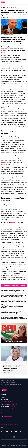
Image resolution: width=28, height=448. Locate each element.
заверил (23, 246)
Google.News (5, 418)
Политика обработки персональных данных (11, 384)
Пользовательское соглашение (8, 382)
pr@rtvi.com (12, 406)
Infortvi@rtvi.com (16, 403)
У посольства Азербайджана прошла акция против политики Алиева (12, 291)
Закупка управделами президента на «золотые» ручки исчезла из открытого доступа (12, 306)
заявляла (3, 162)
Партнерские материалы (7, 409)
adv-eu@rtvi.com (13, 408)
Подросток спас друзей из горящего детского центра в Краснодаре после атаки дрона (14, 319)
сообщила (4, 50)
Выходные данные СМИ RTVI (7, 380)
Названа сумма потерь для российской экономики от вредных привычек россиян (13, 300)
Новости (3, 7)
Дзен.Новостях (8, 416)
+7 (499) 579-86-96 (8, 401)
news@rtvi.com (13, 404)
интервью (9, 264)
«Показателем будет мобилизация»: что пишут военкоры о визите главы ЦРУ (13, 296)
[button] (26, 2)
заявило (12, 222)
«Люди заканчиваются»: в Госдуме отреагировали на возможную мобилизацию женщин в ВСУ (12, 312)
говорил (23, 137)
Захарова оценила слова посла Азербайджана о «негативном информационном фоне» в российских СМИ (12, 367)
